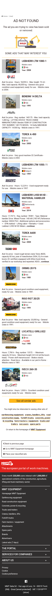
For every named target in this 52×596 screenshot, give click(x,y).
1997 (26, 174)
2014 (26, 210)
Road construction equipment (14, 501)
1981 (26, 277)
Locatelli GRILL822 (33, 331)
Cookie (5, 571)
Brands (5, 534)
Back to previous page (14, 444)
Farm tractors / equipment (26, 421)
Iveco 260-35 (29, 369)
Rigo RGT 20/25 (31, 298)
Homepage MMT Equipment (14, 493)
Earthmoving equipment (12, 415)
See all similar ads (26, 400)
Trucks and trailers (9, 510)
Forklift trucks (27, 418)
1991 (26, 106)
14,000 (26, 341)
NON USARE (23, 424)
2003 (26, 143)
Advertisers (7, 538)
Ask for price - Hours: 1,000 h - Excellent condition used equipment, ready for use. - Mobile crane (25, 391)
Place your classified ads (16, 454)
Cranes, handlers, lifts (35, 415)
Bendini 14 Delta (32, 96)
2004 (26, 70)
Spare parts (35, 424)
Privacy (5, 567)
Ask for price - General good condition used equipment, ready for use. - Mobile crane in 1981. (25, 290)
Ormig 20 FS (29, 268)
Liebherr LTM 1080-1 (34, 61)
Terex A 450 (29, 134)
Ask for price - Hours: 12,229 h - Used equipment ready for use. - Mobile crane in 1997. (25, 187)
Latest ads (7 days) (10, 542)
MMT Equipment (38, 429)
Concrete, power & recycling (14, 506)
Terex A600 (29, 232)
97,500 (26, 207)
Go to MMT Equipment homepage (19, 449)
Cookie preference (10, 574)
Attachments (7, 526)
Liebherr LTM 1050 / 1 (35, 164)
